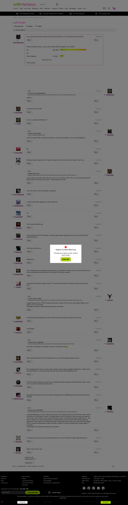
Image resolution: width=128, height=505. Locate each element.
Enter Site (65, 259)
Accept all (105, 502)
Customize (22, 502)
